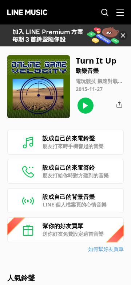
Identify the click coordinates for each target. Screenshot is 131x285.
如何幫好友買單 (106, 249)
